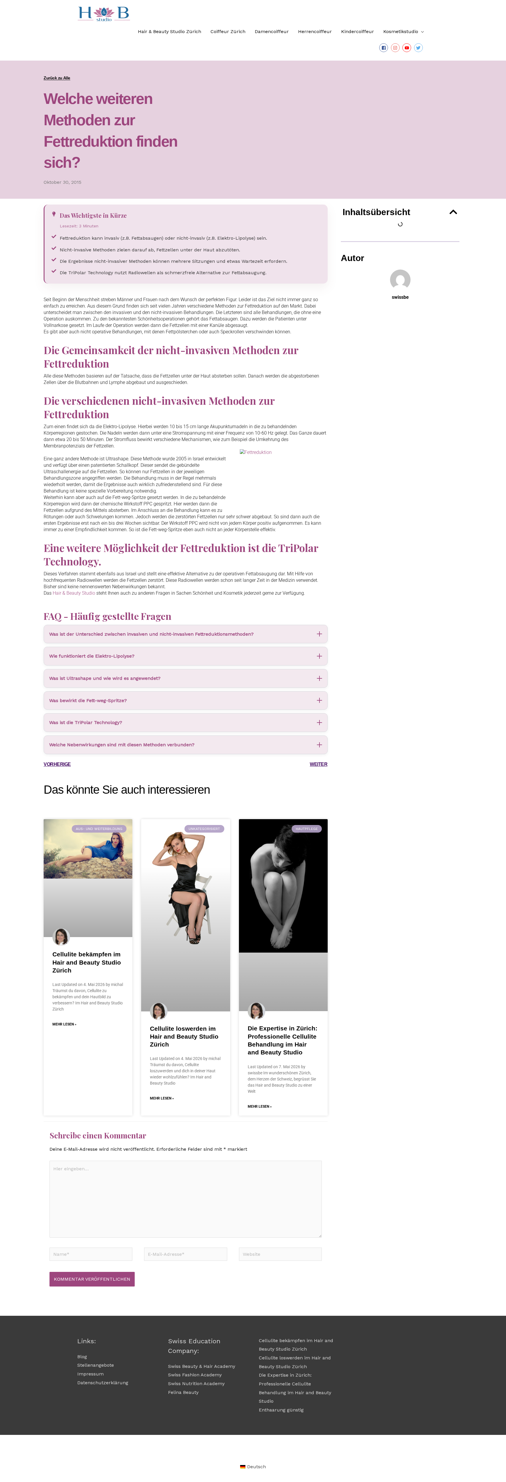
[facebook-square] (384, 47)
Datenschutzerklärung (102, 1382)
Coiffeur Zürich (228, 31)
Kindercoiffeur (357, 31)
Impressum (90, 1374)
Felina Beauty (183, 1392)
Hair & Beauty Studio (74, 593)
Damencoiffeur (272, 31)
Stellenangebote (95, 1365)
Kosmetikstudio (400, 31)
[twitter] (419, 47)
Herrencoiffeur (315, 31)
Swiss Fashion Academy (195, 1375)
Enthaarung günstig (281, 1410)
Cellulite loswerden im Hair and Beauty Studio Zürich (184, 1036)
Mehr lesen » (64, 1024)
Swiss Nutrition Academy (196, 1383)
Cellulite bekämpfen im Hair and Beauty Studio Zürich (86, 962)
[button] (453, 211)
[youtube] (407, 47)
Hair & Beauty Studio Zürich (169, 31)
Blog (82, 1356)
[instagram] (396, 47)
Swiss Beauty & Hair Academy (201, 1366)
